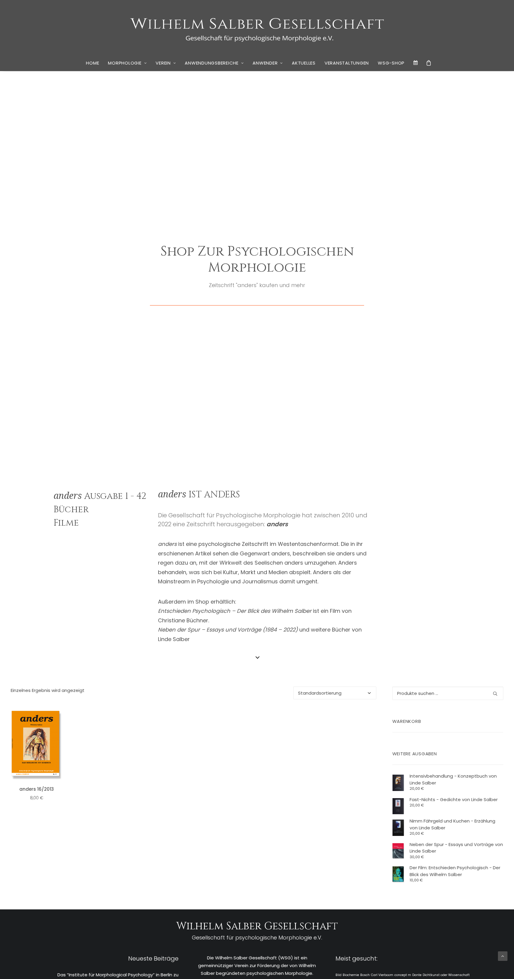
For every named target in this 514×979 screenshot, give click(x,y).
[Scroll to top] (502, 956)
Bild (338, 975)
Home (92, 63)
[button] (36, 745)
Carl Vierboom (382, 975)
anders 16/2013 (36, 789)
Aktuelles (304, 63)
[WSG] (257, 27)
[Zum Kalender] (416, 63)
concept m (402, 975)
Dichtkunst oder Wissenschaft (446, 975)
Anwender (265, 63)
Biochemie (351, 975)
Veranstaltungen (347, 63)
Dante (416, 975)
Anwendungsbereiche (212, 63)
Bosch (365, 975)
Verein (163, 63)
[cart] (429, 63)
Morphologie (124, 63)
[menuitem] (92, 63)
